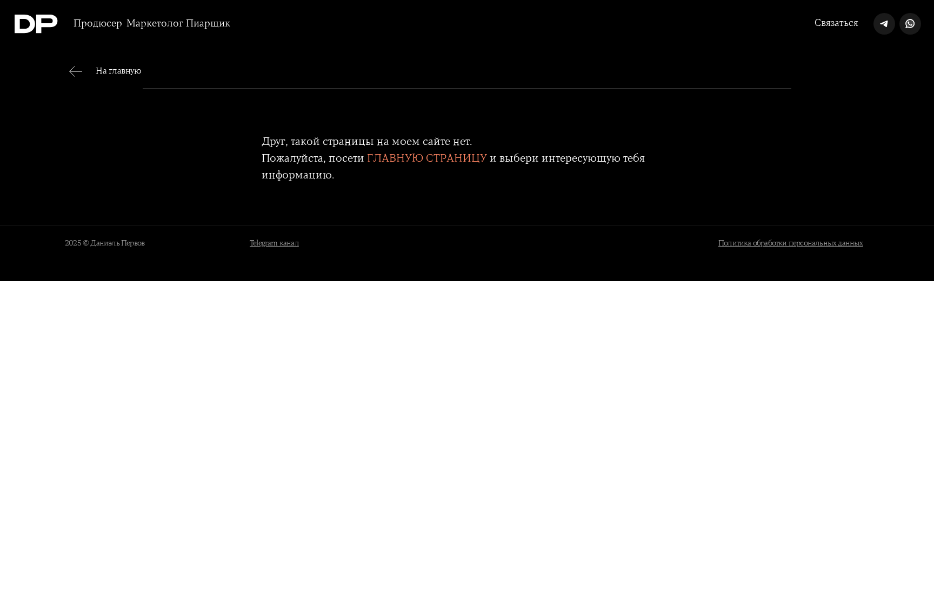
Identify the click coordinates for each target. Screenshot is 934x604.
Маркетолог (154, 23)
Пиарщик (208, 23)
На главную (118, 71)
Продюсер (98, 23)
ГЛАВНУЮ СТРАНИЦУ (427, 158)
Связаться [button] (836, 23)
